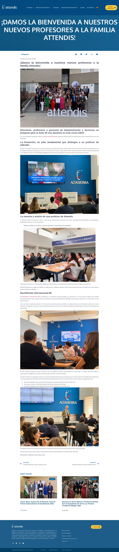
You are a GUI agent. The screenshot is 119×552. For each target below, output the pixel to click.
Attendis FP (90, 7)
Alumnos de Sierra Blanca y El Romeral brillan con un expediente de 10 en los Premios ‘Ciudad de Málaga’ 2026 (80, 504)
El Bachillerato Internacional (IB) (30, 296)
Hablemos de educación (68, 7)
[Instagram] (20, 543)
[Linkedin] (16, 543)
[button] (76, 54)
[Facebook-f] (13, 543)
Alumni (82, 7)
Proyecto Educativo (42, 7)
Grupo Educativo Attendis (50, 136)
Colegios (56, 7)
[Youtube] (23, 543)
